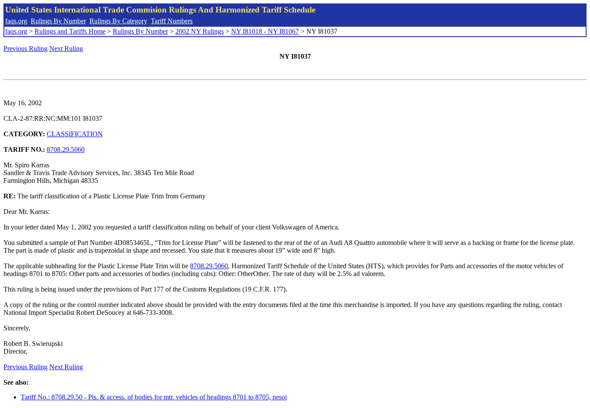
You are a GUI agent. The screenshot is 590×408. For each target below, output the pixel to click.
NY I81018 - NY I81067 (265, 31)
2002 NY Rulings (199, 31)
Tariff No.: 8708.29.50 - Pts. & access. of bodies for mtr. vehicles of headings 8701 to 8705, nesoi (154, 397)
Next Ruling (66, 48)
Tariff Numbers (172, 21)
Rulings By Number (58, 21)
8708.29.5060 (66, 149)
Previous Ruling (25, 48)
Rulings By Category (118, 21)
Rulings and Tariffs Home (70, 31)
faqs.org (16, 21)
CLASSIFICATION (75, 134)
